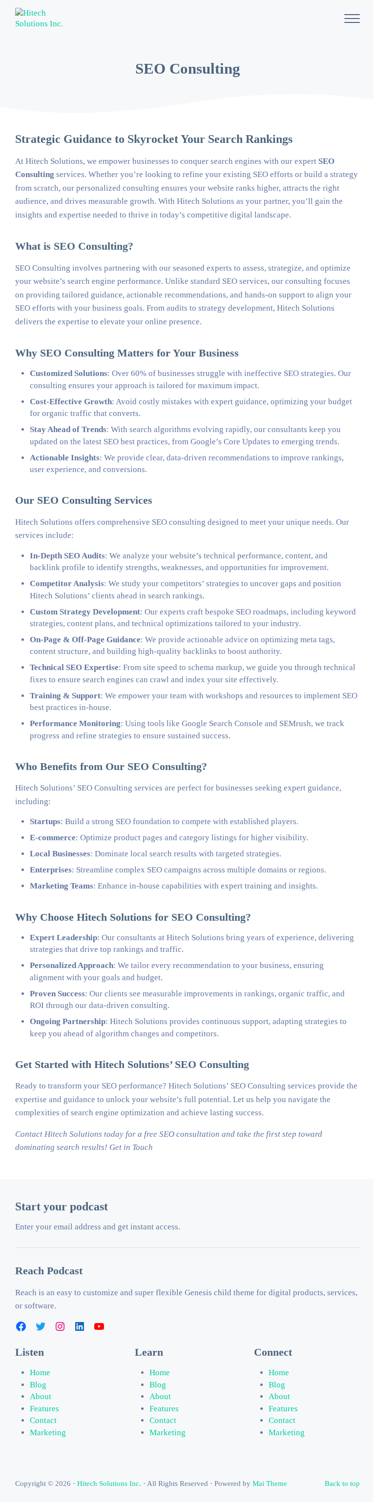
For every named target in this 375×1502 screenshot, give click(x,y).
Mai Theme (269, 1483)
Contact (43, 1420)
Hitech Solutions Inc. (109, 1483)
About (40, 1396)
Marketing (48, 1432)
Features (44, 1408)
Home (40, 1372)
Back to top (342, 1483)
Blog (38, 1384)
